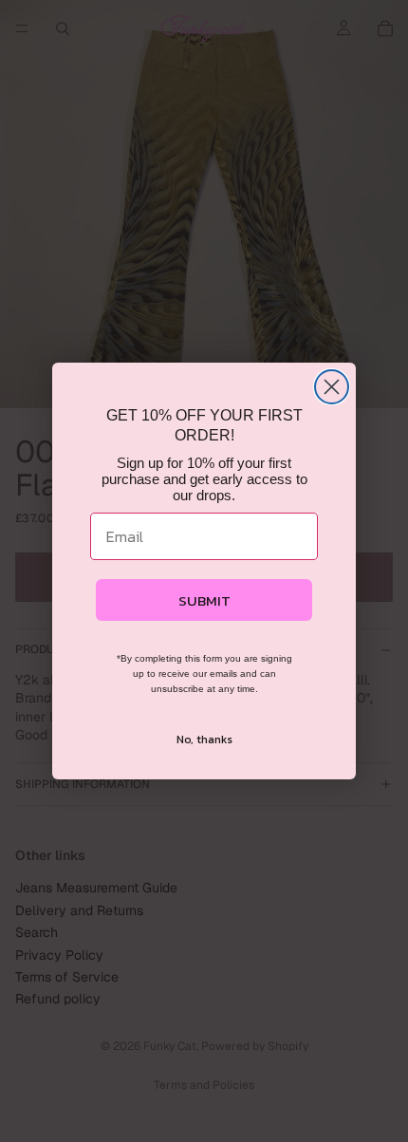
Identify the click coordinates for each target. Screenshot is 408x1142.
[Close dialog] (331, 386)
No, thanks (204, 739)
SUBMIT (204, 600)
